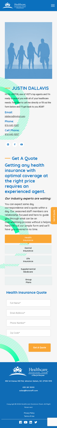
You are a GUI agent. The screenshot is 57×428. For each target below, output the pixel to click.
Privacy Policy (29, 413)
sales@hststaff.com (28, 390)
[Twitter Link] (36, 422)
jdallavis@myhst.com (15, 116)
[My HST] (14, 5)
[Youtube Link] (26, 422)
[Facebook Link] (21, 422)
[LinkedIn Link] (31, 422)
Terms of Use (29, 416)
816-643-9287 (12, 125)
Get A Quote (39, 347)
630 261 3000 (28, 387)
